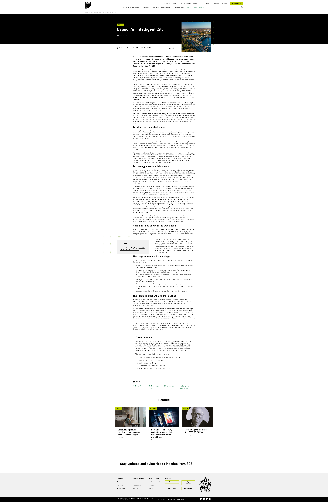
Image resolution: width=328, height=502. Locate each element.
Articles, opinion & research (195, 7)
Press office (120, 485)
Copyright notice (171, 499)
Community (167, 3)
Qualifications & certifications (161, 7)
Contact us (172, 482)
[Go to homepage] (88, 5)
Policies (151, 488)
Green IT (138, 386)
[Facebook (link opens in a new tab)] (201, 499)
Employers (216, 3)
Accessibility (152, 485)
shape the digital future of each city (156, 79)
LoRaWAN (144, 314)
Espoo (189, 86)
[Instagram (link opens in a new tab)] (210, 499)
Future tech (170, 386)
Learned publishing (137, 485)
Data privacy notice (161, 499)
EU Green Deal (154, 84)
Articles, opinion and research (97, 12)
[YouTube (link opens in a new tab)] (207, 499)
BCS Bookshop (188, 488)
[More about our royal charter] (205, 485)
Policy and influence (188, 482)
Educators (224, 3)
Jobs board (135, 488)
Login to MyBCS (236, 3)
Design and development (184, 387)
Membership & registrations (130, 7)
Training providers (205, 3)
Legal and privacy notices (155, 481)
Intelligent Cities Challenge (147, 341)
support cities (145, 86)
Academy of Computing (138, 481)
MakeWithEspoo (159, 303)
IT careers (146, 7)
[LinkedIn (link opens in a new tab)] (204, 499)
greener (171, 72)
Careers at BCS (172, 488)
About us (175, 3)
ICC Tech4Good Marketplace (144, 311)
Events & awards (179, 7)
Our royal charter (121, 488)
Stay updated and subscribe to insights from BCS (156, 464)
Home (86, 12)
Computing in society (153, 387)
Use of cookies (180, 499)
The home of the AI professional (188, 3)
